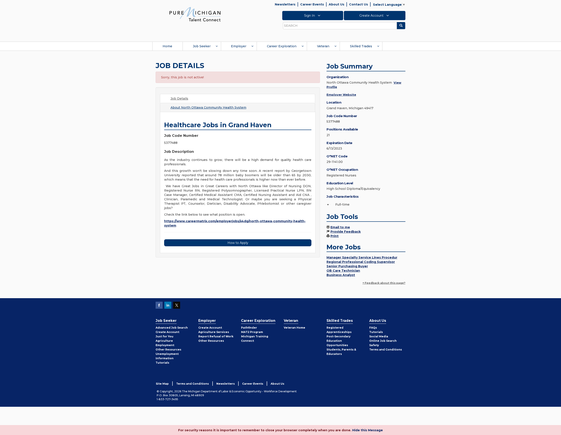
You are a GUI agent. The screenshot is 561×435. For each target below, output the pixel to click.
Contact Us (358, 4)
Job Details (179, 98)
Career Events (312, 4)
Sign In (310, 16)
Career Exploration (281, 46)
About (208, 107)
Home (167, 46)
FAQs (373, 327)
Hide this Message (367, 430)
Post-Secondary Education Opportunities (338, 341)
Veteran (323, 46)
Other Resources (168, 349)
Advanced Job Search (172, 327)
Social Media (378, 336)
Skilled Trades (361, 46)
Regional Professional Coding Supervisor (361, 262)
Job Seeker (202, 46)
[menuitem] (167, 46)
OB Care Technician (343, 271)
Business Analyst (341, 275)
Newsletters (285, 4)
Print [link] (334, 236)
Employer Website (341, 94)
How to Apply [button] (237, 243)
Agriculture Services (213, 332)
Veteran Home (294, 327)
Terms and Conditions (385, 349)
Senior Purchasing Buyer (347, 266)
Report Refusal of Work (215, 336)
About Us (336, 4)
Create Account (371, 16)
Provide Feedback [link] (345, 232)
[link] (195, 14)
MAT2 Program (252, 332)
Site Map (162, 383)
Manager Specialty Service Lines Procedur (362, 257)
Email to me (340, 227)
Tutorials (162, 362)
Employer (238, 46)
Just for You (164, 336)
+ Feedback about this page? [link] (383, 283)
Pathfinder (249, 327)
